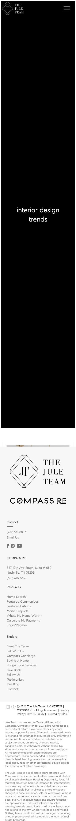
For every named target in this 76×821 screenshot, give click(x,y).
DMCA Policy (35, 714)
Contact (12, 689)
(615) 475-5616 (16, 578)
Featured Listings (19, 606)
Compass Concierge (21, 656)
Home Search (16, 597)
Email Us (13, 538)
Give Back (14, 670)
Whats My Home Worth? (24, 616)
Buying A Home (18, 661)
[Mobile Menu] (66, 8)
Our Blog (13, 684)
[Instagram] (13, 546)
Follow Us (13, 675)
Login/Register (17, 625)
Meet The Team (18, 646)
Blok (64, 714)
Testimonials (15, 680)
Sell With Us (15, 651)
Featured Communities (22, 602)
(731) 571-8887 (16, 532)
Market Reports (17, 611)
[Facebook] (8, 546)
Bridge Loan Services (22, 665)
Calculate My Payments (23, 621)
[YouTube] (19, 546)
